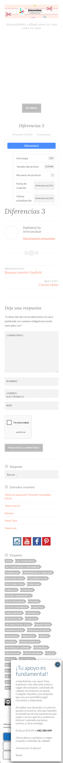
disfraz (27, 590)
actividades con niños (22, 567)
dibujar (34, 584)
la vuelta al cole (18, 624)
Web (9, 405)
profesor (12, 653)
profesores (33, 653)
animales (12, 572)
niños (44, 636)
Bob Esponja (15, 578)
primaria (41, 647)
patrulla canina (18, 647)
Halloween (14, 613)
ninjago (29, 636)
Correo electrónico (14, 397)
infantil (33, 613)
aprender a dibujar (38, 572)
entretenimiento (18, 595)
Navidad (12, 636)
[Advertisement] (31, 66)
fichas (34, 601)
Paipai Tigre (11, 520)
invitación (14, 618)
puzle (51, 653)
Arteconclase (44, 134)
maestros (43, 624)
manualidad (15, 630)
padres (11, 641)
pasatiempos (30, 641)
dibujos (11, 590)
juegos (32, 618)
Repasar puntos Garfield (23, 270)
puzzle (10, 659)
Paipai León (11, 528)
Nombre (12, 381)
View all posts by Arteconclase (39, 238)
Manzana (9, 513)
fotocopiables (16, 607)
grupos (37, 607)
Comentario (14, 337)
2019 (9, 561)
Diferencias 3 (31, 145)
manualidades (39, 630)
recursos (27, 659)
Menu (33, 108)
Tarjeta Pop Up (12, 505)
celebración (38, 578)
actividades (26, 561)
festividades (15, 601)
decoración (15, 584)
